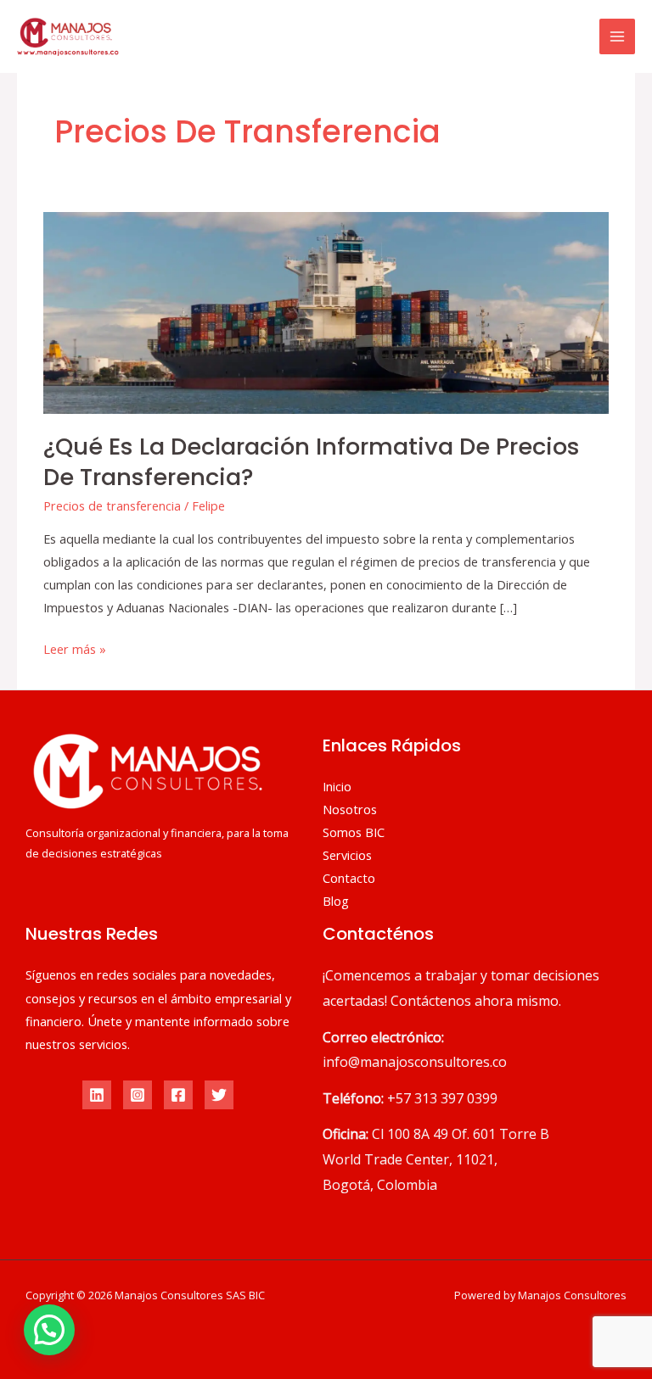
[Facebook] (178, 1094)
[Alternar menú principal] (617, 36)
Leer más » (74, 647)
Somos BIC (354, 831)
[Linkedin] (96, 1094)
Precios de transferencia (112, 505)
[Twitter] (219, 1094)
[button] (49, 1329)
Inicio (337, 786)
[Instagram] (137, 1094)
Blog (336, 900)
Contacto (349, 877)
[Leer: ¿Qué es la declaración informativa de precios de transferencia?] (326, 311)
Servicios (347, 854)
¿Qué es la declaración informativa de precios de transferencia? (311, 462)
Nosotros (350, 809)
